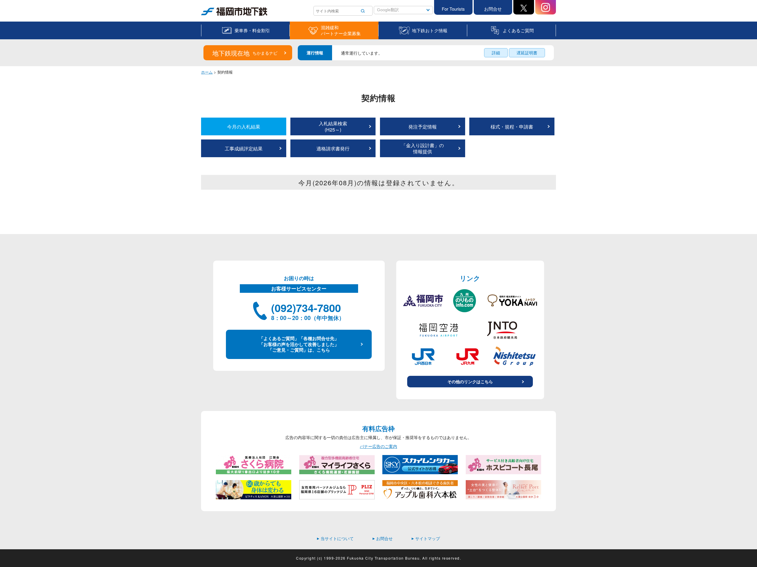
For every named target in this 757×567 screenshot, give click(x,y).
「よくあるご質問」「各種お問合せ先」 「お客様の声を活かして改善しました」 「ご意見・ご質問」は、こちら (299, 344)
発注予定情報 (422, 126)
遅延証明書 (527, 53)
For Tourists (453, 9)
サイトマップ (426, 538)
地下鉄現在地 (244, 52)
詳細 (496, 53)
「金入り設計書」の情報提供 (422, 148)
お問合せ (493, 9)
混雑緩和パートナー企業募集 (341, 30)
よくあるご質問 (518, 30)
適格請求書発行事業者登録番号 (333, 151)
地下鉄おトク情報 (429, 30)
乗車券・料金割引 (252, 30)
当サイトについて (335, 538)
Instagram (545, 7)
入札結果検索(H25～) (333, 126)
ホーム (207, 72)
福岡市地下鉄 (213, 15)
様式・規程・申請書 (512, 126)
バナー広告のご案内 (378, 446)
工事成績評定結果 (244, 148)
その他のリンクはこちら (470, 381)
